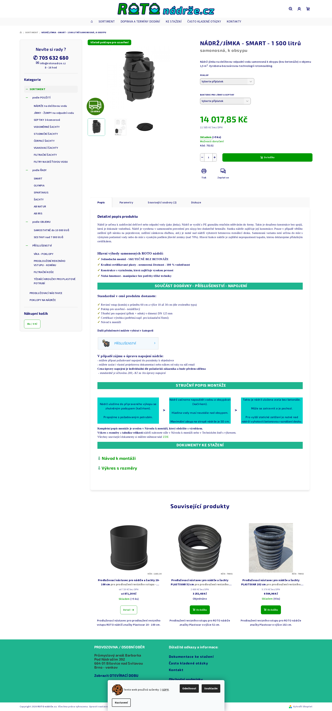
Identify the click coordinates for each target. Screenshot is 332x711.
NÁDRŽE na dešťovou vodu (50, 106)
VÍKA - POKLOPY (44, 254)
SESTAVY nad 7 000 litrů (48, 237)
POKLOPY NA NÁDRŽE (43, 300)
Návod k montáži (119, 458)
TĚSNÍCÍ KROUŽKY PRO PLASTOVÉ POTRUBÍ (55, 281)
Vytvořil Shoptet (302, 706)
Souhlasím (211, 688)
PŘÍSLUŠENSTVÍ (42, 246)
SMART (38, 178)
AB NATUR (40, 206)
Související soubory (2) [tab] (162, 202)
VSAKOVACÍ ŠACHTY (46, 148)
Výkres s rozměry (119, 467)
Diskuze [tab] (196, 202)
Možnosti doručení (212, 141)
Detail (126, 610)
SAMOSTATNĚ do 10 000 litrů (51, 230)
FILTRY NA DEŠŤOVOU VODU (51, 162)
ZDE (166, 436)
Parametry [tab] (126, 202)
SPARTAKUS (41, 192)
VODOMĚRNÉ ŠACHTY (47, 127)
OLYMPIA (39, 185)
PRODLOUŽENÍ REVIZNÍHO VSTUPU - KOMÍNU (50, 263)
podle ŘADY (39, 170)
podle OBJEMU (41, 222)
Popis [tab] (101, 202)
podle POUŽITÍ (41, 98)
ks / (32, 324)
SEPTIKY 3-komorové (47, 120)
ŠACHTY (39, 199)
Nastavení (121, 703)
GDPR (165, 690)
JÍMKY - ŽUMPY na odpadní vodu (54, 113)
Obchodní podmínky (186, 679)
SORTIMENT (37, 89)
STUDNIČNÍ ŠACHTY (46, 134)
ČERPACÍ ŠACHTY (44, 141)
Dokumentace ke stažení (191, 656)
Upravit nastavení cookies (104, 706)
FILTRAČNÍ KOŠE (44, 272)
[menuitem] (92, 22)
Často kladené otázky (188, 663)
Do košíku (269, 157)
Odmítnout (189, 688)
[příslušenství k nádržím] (128, 343)
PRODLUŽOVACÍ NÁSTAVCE (46, 293)
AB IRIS (38, 213)
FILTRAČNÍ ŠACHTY (45, 155)
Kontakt (176, 670)
